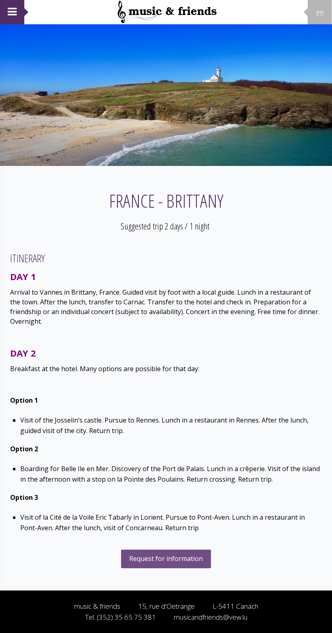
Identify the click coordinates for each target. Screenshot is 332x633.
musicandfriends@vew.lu (210, 617)
